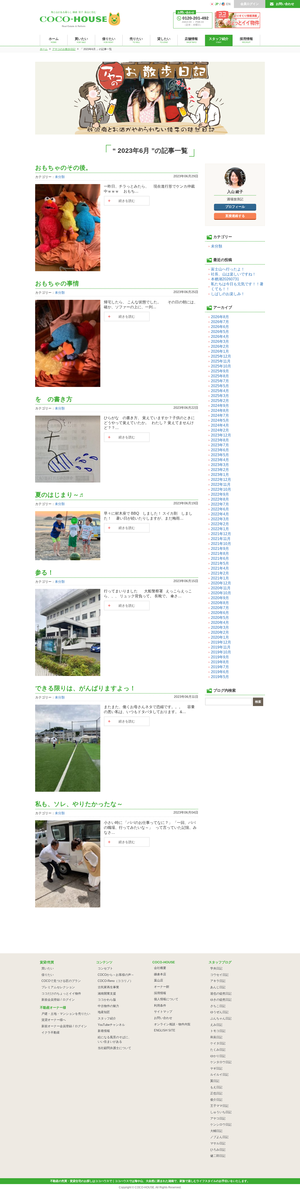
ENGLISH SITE (164, 1030)
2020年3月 (220, 627)
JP (217, 4)
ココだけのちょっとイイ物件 (61, 993)
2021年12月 (221, 534)
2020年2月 (220, 632)
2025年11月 (221, 361)
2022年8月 (220, 499)
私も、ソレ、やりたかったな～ (79, 803)
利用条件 (160, 1005)
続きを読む (127, 201)
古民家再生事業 (108, 987)
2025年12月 (221, 356)
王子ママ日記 (219, 1106)
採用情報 (160, 993)
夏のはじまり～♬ (60, 494)
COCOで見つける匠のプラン (61, 981)
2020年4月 (220, 623)
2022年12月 (221, 480)
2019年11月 (221, 647)
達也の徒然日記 (221, 993)
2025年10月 (221, 366)
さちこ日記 (217, 1006)
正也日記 (216, 1093)
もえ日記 (216, 1087)
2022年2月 (220, 524)
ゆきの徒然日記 (221, 999)
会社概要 (160, 968)
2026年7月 (220, 322)
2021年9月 (220, 549)
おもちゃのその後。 (63, 167)
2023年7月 (220, 445)
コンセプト (105, 968)
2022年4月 (220, 514)
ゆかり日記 (217, 1056)
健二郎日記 (217, 1156)
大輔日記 (216, 1131)
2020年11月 (221, 588)
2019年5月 (220, 677)
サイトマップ (163, 1011)
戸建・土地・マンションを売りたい (65, 1013)
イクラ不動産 (50, 1032)
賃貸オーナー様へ (53, 1020)
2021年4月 (220, 568)
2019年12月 (221, 642)
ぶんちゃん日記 (221, 1018)
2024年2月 (220, 430)
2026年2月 (220, 346)
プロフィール (235, 206)
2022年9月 (220, 494)
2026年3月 (220, 342)
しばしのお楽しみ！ (228, 294)
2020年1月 (220, 637)
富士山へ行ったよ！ (228, 269)
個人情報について (166, 999)
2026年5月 (220, 332)
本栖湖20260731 (225, 279)
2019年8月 (220, 662)
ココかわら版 (107, 999)
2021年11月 (221, 539)
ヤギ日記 (216, 1068)
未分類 (60, 177)
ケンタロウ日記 (221, 1062)
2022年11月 (221, 484)
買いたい (47, 968)
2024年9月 (220, 406)
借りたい (47, 975)
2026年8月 (220, 317)
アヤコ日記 (217, 1118)
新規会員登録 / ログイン (58, 999)
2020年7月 (220, 608)
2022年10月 (221, 489)
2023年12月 (221, 435)
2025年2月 (220, 401)
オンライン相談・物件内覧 (172, 1024)
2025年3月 (220, 396)
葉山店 (158, 980)
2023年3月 (220, 465)
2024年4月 (220, 425)
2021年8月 (220, 554)
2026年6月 (220, 327)
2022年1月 (220, 529)
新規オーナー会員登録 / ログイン (64, 1026)
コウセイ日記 (219, 975)
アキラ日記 (217, 981)
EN (228, 4)
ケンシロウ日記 (221, 1124)
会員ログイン (249, 4)
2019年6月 (220, 672)
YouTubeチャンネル (111, 1025)
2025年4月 (220, 391)
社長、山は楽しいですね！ (233, 274)
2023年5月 (220, 455)
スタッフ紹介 (107, 1018)
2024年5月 (220, 420)
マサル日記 (217, 1143)
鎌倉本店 (160, 974)
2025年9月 (220, 371)
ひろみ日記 (217, 1149)
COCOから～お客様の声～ (116, 975)
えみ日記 (216, 1025)
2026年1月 (220, 351)
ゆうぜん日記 (219, 1012)
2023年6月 (220, 450)
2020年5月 (220, 618)
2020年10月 (221, 593)
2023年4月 (220, 460)
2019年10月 (221, 652)
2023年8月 (220, 440)
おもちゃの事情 (57, 283)
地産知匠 (104, 1012)
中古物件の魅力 (108, 1006)
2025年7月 (220, 381)
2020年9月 (220, 598)
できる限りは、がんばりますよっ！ (85, 688)
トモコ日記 (217, 1031)
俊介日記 (216, 1099)
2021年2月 (220, 573)
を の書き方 (53, 399)
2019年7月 (220, 667)
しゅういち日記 (221, 1112)
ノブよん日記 (219, 1137)
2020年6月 (220, 613)
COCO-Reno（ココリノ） (115, 981)
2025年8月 (220, 376)
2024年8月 (220, 411)
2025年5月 (220, 386)
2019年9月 (220, 657)
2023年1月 (220, 475)
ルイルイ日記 (219, 1074)
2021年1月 (220, 578)
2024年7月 (220, 415)
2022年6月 (220, 509)
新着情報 (104, 1031)
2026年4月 (220, 337)
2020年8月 (220, 603)
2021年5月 (220, 563)
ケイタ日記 (217, 1043)
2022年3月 (220, 519)
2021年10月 (221, 544)
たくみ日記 (217, 1049)
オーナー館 (161, 986)
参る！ (44, 572)
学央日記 (216, 968)
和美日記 (216, 1037)
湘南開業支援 (107, 993)
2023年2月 (220, 470)
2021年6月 (220, 558)
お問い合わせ (285, 4)
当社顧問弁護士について (114, 1048)
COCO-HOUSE (144, 1187)
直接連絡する (235, 216)
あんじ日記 (217, 987)
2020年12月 (221, 583)
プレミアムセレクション (58, 987)
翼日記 (214, 1081)
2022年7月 (220, 504)
